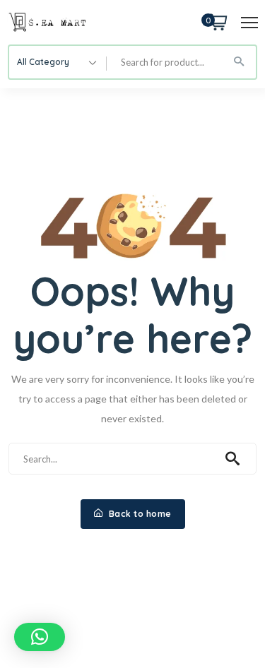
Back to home (139, 513)
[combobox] (58, 62)
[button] (39, 637)
